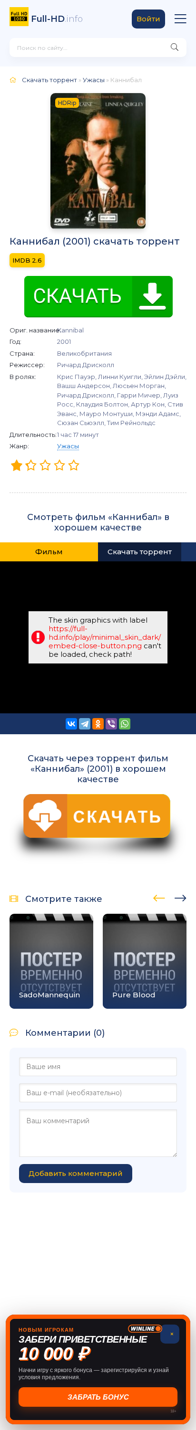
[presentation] (159, 896)
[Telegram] (84, 723)
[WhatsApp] (124, 723)
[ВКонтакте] (71, 723)
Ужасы (68, 446)
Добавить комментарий (76, 1173)
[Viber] (111, 723)
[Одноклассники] (98, 723)
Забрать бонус (98, 1397)
